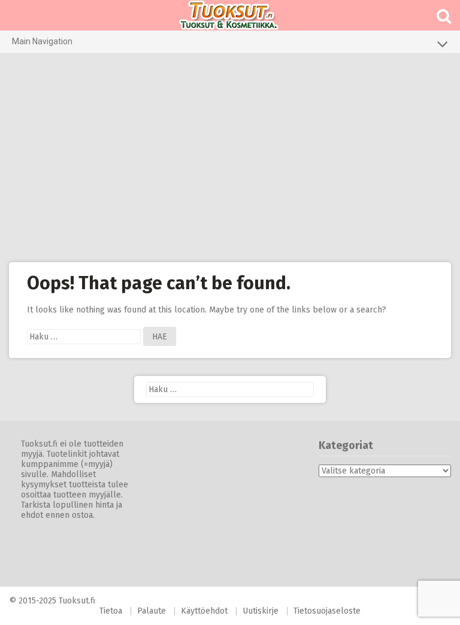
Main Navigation (42, 41)
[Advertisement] (230, 157)
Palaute (151, 611)
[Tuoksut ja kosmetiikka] (230, 15)
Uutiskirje (261, 611)
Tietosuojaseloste (327, 611)
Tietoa (110, 611)
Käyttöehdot (204, 611)
